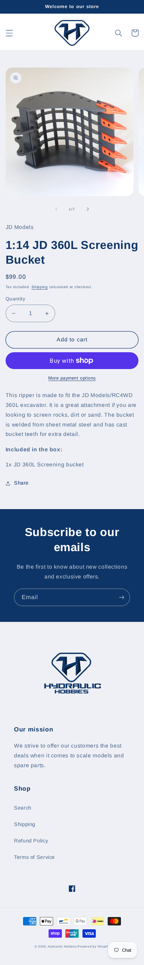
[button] (9, 33)
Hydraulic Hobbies (63, 946)
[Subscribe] (122, 597)
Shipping (39, 287)
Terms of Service (34, 857)
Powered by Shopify (93, 946)
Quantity (15, 298)
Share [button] (21, 483)
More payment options (72, 378)
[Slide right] (87, 209)
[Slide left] (56, 209)
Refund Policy (31, 840)
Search (22, 808)
